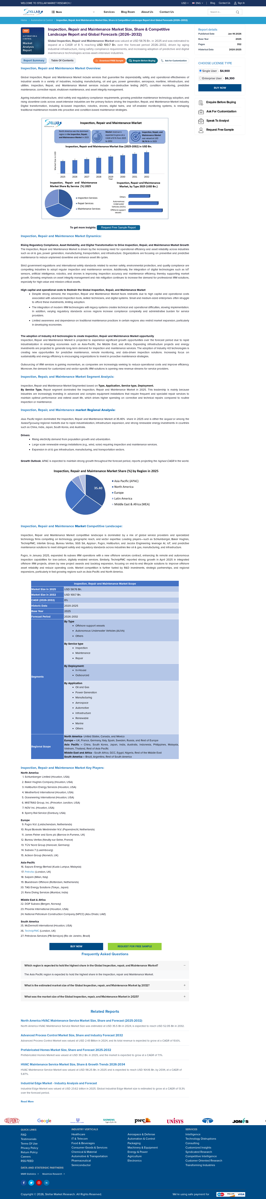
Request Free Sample (220, 130)
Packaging (134, 1143)
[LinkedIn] (46, 1183)
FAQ (23, 1135)
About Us (147, 12)
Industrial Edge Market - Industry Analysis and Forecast (59, 1083)
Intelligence (192, 1134)
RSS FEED (27, 1161)
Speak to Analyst (217, 121)
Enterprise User (212, 78)
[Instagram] (39, 1183)
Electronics (135, 1160)
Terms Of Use (29, 1143)
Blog (212, 3)
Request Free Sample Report (118, 227)
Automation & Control (42, 20)
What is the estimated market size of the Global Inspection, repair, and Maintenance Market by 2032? (86, 985)
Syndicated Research (198, 1152)
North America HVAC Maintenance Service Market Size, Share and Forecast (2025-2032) (81, 1021)
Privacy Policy (29, 1148)
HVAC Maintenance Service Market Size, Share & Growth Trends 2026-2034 (73, 1064)
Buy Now (76, 946)
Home (24, 20)
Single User (210, 71)
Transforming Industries (200, 1165)
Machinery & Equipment (143, 1147)
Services (109, 12)
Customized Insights (198, 1147)
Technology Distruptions (200, 1139)
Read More (27, 1101)
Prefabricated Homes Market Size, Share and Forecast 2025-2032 (66, 1050)
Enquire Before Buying (221, 102)
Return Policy (29, 1152)
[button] (73, 12)
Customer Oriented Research (203, 1160)
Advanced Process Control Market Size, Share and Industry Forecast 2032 (72, 1035)
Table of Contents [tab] (62, 60)
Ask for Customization (221, 111)
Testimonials (28, 1139)
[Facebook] (24, 1183)
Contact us (167, 12)
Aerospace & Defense (141, 1134)
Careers (26, 1156)
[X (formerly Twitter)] (31, 1183)
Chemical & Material (84, 1152)
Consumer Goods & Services (89, 1147)
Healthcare (78, 1134)
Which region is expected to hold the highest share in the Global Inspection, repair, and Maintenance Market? (91, 965)
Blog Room (128, 12)
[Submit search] (237, 12)
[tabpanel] (105, 536)
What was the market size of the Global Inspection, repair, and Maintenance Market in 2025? (81, 996)
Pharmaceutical (81, 1160)
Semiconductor (81, 1165)
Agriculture (135, 1156)
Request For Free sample (135, 946)
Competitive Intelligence (201, 1156)
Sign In (241, 3)
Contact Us (224, 3)
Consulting (192, 1143)
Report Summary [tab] (34, 60)
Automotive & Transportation (89, 1156)
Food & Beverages (83, 1143)
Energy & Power (138, 1152)
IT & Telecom (79, 1139)
